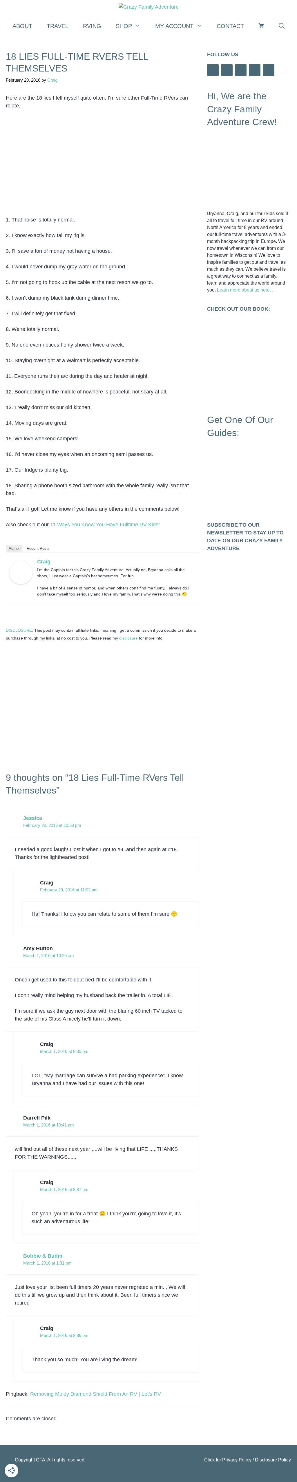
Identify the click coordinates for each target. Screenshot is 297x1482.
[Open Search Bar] (281, 26)
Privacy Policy (236, 1459)
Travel (57, 26)
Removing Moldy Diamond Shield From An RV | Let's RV (95, 1394)
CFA (40, 1459)
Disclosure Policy (273, 1459)
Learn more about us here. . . (246, 289)
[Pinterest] (268, 70)
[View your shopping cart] (261, 26)
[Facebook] (213, 70)
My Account (174, 26)
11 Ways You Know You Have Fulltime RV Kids (104, 524)
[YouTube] (241, 70)
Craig (43, 562)
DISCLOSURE (19, 630)
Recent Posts (38, 548)
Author (14, 548)
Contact (230, 26)
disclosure (128, 638)
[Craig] (20, 582)
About (22, 26)
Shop (124, 26)
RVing (92, 26)
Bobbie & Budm (42, 1256)
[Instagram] (227, 70)
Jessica (32, 818)
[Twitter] (254, 70)
